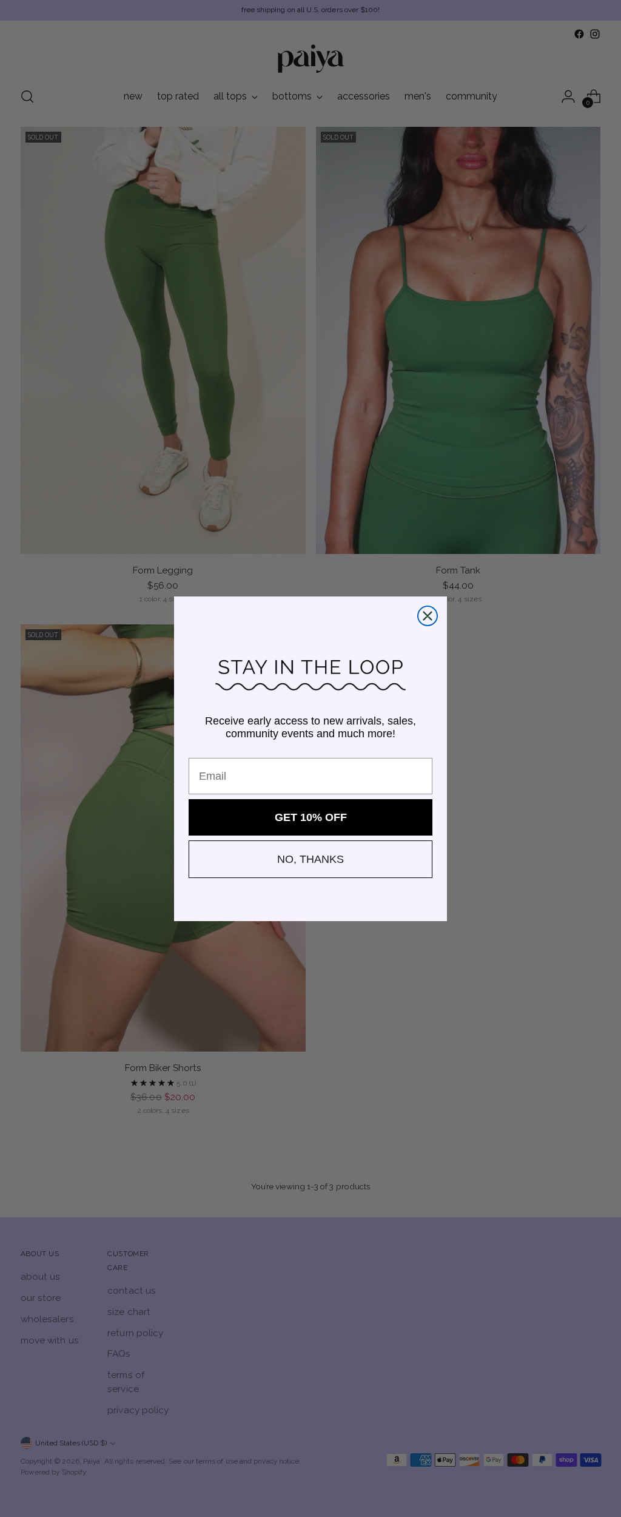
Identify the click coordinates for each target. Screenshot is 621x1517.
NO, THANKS (310, 859)
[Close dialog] (427, 616)
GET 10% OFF (311, 817)
